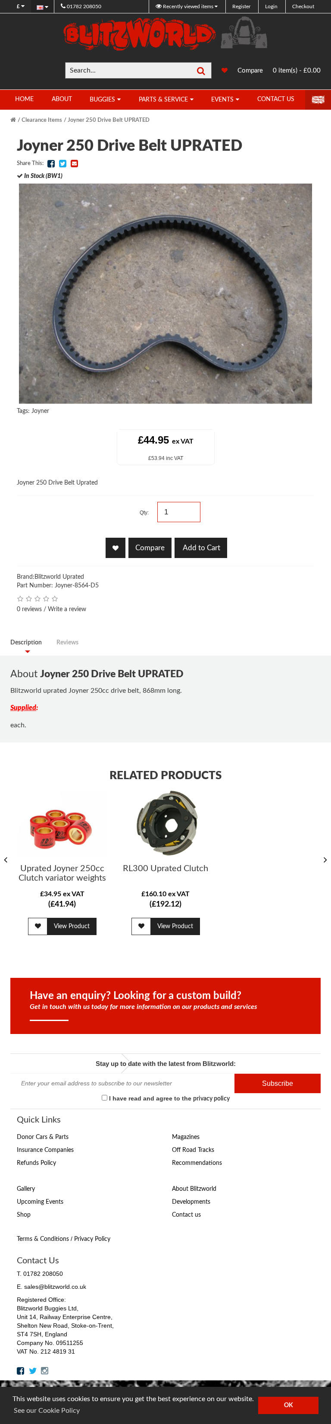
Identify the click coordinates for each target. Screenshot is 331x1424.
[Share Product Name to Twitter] (62, 163)
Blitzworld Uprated (59, 577)
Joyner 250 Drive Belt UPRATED (109, 120)
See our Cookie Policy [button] (47, 1410)
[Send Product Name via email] (74, 163)
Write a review (67, 609)
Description (26, 643)
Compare (250, 70)
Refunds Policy (36, 1163)
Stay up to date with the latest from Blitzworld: (166, 1063)
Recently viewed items (188, 6)
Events (222, 100)
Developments (191, 1202)
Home (24, 99)
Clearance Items (42, 120)
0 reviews (29, 609)
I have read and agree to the (168, 1098)
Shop (24, 1215)
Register (241, 6)
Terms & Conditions (43, 1239)
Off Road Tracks (193, 1150)
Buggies (102, 100)
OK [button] (288, 1405)
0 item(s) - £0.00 (297, 70)
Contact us (186, 1215)
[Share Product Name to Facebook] (51, 163)
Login (271, 6)
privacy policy (211, 1099)
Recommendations (197, 1163)
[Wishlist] (220, 70)
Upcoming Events (40, 1202)
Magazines (186, 1137)
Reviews (67, 643)
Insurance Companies (45, 1150)
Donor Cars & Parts (43, 1137)
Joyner (40, 411)
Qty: (144, 513)
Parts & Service (163, 100)
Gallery (26, 1189)
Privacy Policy (92, 1239)
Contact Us (275, 99)
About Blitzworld (194, 1189)
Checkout (303, 6)
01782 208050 (83, 6)
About (62, 99)
